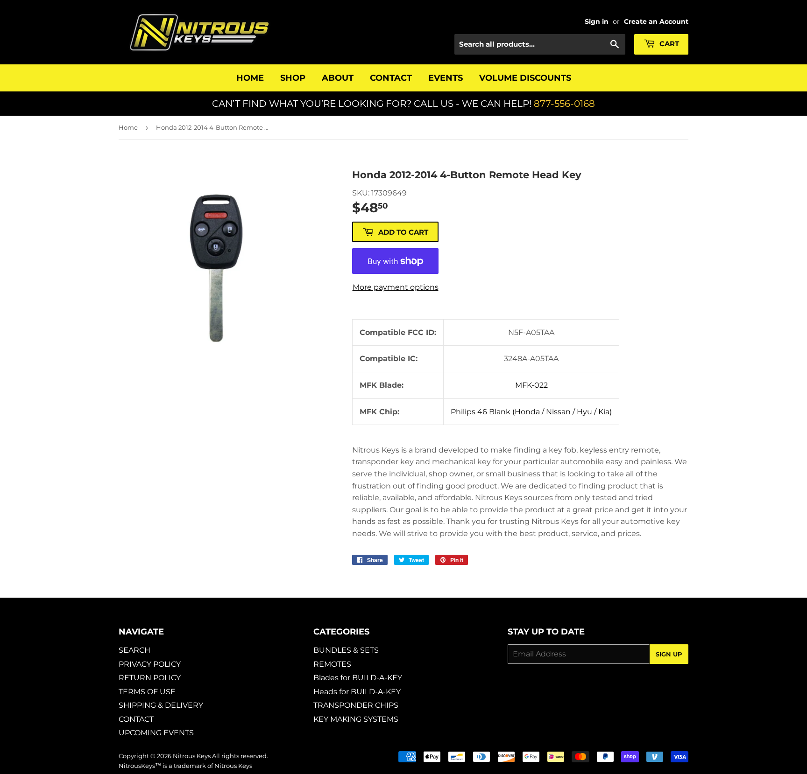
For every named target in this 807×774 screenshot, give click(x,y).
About (338, 78)
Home (250, 78)
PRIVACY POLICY (150, 664)
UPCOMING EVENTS (156, 732)
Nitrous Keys (192, 756)
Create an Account (656, 21)
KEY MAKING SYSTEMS (355, 719)
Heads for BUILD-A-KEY (357, 691)
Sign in (597, 21)
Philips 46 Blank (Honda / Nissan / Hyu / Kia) (531, 411)
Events (445, 78)
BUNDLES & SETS (346, 650)
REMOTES (332, 664)
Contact (391, 78)
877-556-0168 (564, 103)
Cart (668, 43)
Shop (292, 78)
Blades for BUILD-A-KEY (357, 677)
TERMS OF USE (147, 691)
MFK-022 (531, 385)
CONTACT (136, 719)
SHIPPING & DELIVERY (161, 705)
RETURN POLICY (150, 677)
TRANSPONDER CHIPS (355, 705)
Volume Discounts (525, 78)
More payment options (396, 287)
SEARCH (134, 650)
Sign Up (669, 654)
